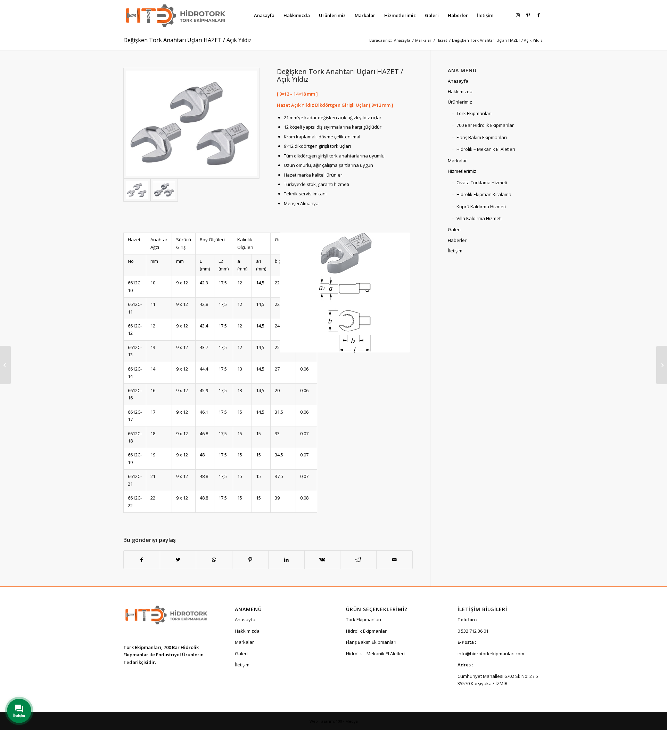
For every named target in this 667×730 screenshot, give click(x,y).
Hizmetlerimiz (462, 171)
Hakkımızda (460, 91)
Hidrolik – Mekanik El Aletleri (485, 149)
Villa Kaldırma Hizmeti (479, 218)
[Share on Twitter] (178, 560)
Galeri (454, 229)
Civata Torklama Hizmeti (481, 182)
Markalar (457, 160)
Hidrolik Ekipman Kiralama (483, 194)
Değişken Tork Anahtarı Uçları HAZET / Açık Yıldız (187, 40)
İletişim (455, 251)
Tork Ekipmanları (474, 113)
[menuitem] (264, 15)
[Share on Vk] (322, 560)
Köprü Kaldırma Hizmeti (481, 206)
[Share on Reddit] (358, 560)
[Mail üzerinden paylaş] (394, 560)
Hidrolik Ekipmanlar (366, 631)
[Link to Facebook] (538, 15)
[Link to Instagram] (517, 15)
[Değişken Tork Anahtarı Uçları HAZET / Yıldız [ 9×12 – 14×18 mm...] (5, 365)
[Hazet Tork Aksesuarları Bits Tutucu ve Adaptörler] (661, 365)
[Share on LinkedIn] (286, 560)
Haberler (457, 240)
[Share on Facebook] (142, 560)
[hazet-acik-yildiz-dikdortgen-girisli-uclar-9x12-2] (164, 189)
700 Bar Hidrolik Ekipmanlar (485, 125)
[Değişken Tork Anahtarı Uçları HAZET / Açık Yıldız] (191, 123)
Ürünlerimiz (460, 102)
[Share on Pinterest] (250, 560)
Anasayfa (458, 81)
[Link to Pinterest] (528, 15)
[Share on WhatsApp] (214, 560)
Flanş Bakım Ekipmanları (481, 137)
